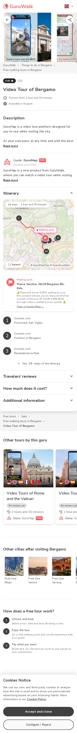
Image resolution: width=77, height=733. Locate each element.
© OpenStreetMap (60, 265)
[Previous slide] (9, 40)
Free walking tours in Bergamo (22, 70)
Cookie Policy (36, 699)
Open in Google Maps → (30, 306)
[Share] (70, 20)
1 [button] (19, 218)
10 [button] (46, 251)
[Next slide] (67, 40)
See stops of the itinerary (41, 363)
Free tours (9, 416)
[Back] (7, 20)
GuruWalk (9, 65)
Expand (16, 264)
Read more (10, 146)
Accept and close (38, 711)
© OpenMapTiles (40, 265)
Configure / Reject (38, 725)
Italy (24, 416)
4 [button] (49, 240)
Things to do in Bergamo (36, 65)
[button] (45, 238)
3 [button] (58, 237)
